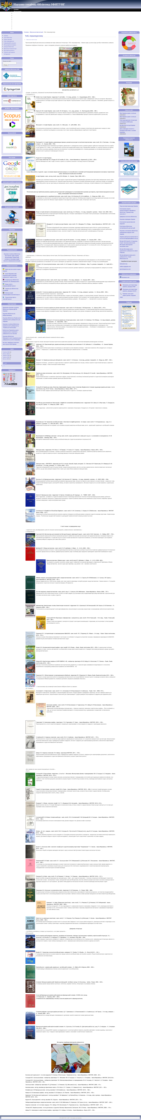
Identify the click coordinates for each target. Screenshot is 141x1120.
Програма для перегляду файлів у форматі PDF (130, 285)
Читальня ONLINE (19, 27)
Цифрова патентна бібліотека (128, 216)
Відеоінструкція (18, 29)
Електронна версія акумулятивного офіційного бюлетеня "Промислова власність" (128, 211)
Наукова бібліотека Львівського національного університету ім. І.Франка (12, 319)
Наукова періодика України (127, 219)
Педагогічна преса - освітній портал (9, 298)
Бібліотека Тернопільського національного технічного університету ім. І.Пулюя (11, 331)
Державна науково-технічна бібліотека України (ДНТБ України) (11, 309)
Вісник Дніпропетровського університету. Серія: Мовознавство (127, 256)
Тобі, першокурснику (34, 36)
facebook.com (125, 277)
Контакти (16, 13)
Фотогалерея (17, 11)
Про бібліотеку (8, 37)
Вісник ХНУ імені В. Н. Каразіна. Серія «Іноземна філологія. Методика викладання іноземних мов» (129, 243)
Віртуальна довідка (19, 15)
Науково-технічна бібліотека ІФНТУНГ (39, 4)
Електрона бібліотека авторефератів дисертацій (127, 227)
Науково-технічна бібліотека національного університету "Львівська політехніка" (11, 325)
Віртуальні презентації (10, 48)
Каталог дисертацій (19, 21)
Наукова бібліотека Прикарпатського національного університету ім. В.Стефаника (12, 338)
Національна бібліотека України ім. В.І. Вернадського (11, 280)
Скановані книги (18, 25)
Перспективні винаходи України (129, 206)
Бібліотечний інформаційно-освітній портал (11, 293)
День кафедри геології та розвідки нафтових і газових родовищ (128, 130)
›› (4, 365)
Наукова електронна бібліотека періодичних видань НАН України (129, 232)
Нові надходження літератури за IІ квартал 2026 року (128, 121)
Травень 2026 (6, 357)
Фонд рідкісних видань (10, 45)
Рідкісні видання (18, 23)
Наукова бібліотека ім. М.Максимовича (9, 314)
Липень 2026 (6, 353)
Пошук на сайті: (7, 61)
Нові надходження (9, 41)
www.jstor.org (123, 264)
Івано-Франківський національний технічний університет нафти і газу (10, 275)
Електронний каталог (20, 17)
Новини (6, 35)
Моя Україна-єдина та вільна (128, 113)
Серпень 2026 (6, 352)
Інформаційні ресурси (10, 43)
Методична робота (9, 50)
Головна (16, 9)
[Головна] (6, 11)
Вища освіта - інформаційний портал (9, 285)
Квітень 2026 (6, 359)
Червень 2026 (6, 355)
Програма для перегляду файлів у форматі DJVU (130, 290)
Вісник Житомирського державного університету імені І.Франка (128, 250)
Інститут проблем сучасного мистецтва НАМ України (11, 343)
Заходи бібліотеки (9, 46)
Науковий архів (18, 19)
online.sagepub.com (125, 266)
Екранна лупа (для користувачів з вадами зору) (128, 295)
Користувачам (8, 39)
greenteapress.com (125, 269)
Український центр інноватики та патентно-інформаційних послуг (129, 237)
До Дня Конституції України (127, 125)
